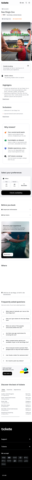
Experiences (17, 389)
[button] (16, 439)
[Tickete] (4, 2)
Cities (3, 389)
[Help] (29, 2)
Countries (9, 389)
